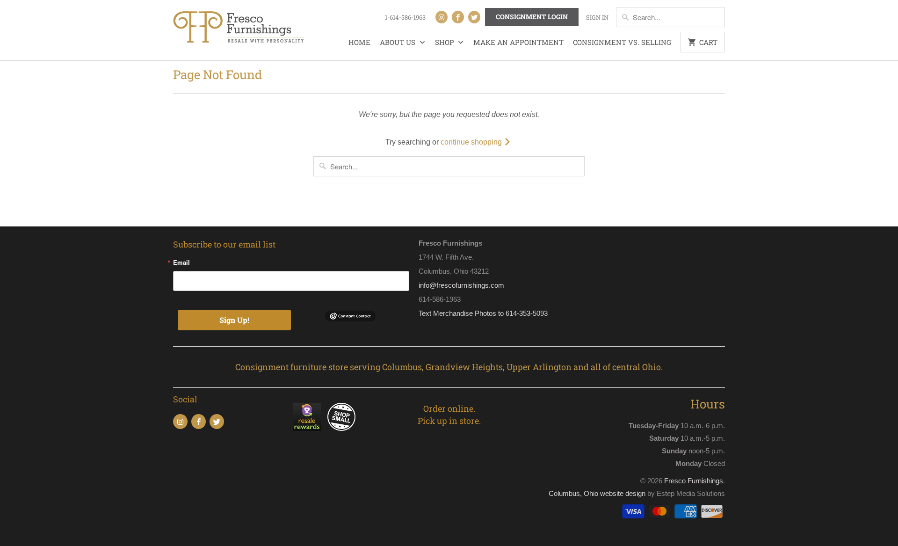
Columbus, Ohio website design (597, 493)
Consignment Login (532, 16)
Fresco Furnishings (693, 481)
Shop (445, 42)
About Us (398, 42)
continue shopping (472, 142)
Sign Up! (234, 320)
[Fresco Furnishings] (238, 28)
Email (181, 262)
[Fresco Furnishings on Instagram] (441, 17)
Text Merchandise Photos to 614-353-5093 (483, 313)
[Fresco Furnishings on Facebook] (458, 17)
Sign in (597, 17)
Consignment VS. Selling (622, 42)
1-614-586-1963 (405, 17)
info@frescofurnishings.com (461, 285)
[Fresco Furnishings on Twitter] (474, 17)
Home (359, 42)
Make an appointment (518, 42)
